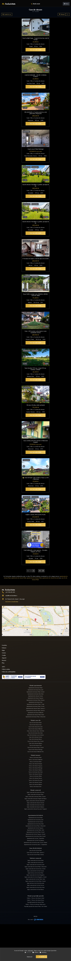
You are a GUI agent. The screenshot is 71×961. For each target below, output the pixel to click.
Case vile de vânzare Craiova (35, 737)
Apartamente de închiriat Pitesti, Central (35, 832)
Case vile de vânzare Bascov (35, 739)
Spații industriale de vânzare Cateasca (35, 807)
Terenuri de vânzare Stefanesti (35, 759)
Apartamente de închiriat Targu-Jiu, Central (35, 834)
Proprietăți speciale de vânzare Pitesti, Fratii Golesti (35, 906)
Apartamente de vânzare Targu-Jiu (35, 698)
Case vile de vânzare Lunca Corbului (35, 735)
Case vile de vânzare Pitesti (35, 722)
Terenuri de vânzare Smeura (35, 778)
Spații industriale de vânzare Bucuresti (35, 805)
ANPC (3, 667)
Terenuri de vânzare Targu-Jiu (35, 766)
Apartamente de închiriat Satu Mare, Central (35, 836)
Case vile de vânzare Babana (35, 743)
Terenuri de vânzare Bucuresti (35, 780)
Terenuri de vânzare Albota (35, 776)
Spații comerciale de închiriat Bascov (35, 889)
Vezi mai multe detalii (35, 50)
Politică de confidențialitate (8, 672)
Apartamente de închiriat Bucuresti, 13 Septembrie (35, 844)
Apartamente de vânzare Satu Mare (35, 694)
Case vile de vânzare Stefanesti (35, 729)
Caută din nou (7, 14)
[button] (68, 14)
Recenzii (4, 660)
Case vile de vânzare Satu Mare (35, 733)
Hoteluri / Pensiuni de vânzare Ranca (35, 900)
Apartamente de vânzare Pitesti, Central (35, 692)
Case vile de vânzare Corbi (36, 745)
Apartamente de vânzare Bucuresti (35, 690)
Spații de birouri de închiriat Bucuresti (35, 883)
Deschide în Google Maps (11, 601)
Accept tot (41, 956)
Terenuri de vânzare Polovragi (35, 768)
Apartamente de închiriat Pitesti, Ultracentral (35, 826)
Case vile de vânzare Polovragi (35, 749)
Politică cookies (6, 669)
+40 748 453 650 (10, 592)
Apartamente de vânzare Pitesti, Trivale (35, 704)
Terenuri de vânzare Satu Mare (36, 772)
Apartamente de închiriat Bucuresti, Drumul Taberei (35, 842)
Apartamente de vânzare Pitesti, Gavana (35, 700)
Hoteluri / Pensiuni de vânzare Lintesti (35, 898)
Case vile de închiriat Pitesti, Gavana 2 (35, 852)
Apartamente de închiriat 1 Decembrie (35, 838)
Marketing (43, 952)
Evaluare (4, 648)
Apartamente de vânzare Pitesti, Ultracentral (35, 717)
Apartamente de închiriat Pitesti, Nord (35, 830)
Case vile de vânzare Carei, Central (35, 741)
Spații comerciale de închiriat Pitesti (35, 860)
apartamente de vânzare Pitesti (18, 578)
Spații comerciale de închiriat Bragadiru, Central (35, 877)
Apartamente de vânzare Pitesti (35, 688)
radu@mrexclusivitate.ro (11, 595)
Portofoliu (4, 645)
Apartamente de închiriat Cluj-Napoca (35, 840)
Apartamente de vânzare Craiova (35, 696)
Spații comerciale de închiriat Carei (35, 862)
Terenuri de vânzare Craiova (35, 782)
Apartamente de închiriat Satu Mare (36, 824)
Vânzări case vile (35, 720)
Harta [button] (46, 33)
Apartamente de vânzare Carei (35, 702)
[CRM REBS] (38, 919)
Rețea (3, 650)
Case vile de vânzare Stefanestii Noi (36, 751)
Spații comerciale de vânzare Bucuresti (35, 792)
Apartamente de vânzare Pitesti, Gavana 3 (35, 708)
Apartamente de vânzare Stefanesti (35, 712)
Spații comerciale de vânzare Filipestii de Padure (35, 798)
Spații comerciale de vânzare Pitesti (35, 794)
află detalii (30, 950)
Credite (4, 655)
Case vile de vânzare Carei (35, 724)
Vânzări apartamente (35, 685)
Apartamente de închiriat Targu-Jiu (35, 828)
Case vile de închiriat (35, 848)
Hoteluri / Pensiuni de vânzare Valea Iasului (35, 904)
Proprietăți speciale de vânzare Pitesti (35, 902)
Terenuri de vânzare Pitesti (35, 757)
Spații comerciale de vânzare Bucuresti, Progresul (35, 809)
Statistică (36, 952)
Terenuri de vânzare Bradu (36, 761)
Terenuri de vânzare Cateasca (35, 770)
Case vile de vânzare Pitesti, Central (36, 747)
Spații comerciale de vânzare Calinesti (35, 803)
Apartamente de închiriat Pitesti (36, 817)
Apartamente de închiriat (35, 815)
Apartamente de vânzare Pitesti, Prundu (35, 706)
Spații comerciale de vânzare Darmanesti (35, 800)
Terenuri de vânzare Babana (35, 784)
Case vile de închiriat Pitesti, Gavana (35, 854)
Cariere (4, 653)
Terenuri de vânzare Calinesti (35, 774)
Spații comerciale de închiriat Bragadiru (36, 875)
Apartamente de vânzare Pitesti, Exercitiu (35, 710)
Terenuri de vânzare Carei (35, 786)
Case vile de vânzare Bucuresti (35, 727)
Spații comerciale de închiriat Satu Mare (35, 887)
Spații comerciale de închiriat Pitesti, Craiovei (35, 881)
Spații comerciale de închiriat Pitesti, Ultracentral (35, 866)
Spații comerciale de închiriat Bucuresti (35, 864)
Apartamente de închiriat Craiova (35, 822)
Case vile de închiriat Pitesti (35, 850)
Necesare (28, 952)
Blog (3, 663)
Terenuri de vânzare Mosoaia (35, 764)
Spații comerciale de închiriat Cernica (35, 885)
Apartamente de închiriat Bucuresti (35, 819)
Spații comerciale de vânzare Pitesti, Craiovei (36, 796)
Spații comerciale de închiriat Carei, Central (35, 869)
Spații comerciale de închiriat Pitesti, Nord (35, 879)
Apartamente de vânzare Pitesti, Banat (35, 714)
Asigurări (4, 658)
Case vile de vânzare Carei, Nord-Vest (35, 731)
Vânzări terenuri (35, 755)
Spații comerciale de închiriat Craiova (35, 871)
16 (39, 570)
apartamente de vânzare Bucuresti (50, 578)
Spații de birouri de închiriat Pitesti (35, 873)
